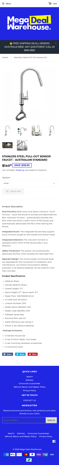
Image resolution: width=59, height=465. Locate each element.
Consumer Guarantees (29, 383)
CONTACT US (29, 400)
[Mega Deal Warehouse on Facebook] (53, 442)
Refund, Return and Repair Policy (29, 387)
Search (29, 376)
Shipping (19, 170)
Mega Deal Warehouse (31, 449)
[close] (55, 43)
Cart (54, 3)
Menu (8, 3)
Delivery (29, 380)
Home (5, 57)
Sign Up (51, 420)
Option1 (6, 177)
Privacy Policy (29, 390)
